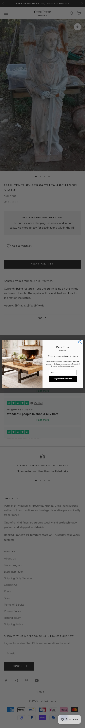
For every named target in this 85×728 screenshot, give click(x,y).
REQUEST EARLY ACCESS (63, 379)
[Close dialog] (80, 342)
